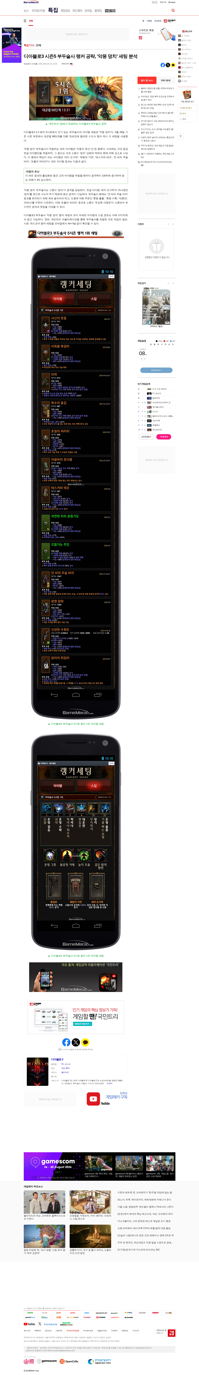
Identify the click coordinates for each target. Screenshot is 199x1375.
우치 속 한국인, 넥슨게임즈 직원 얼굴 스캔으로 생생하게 (158, 147)
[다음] (59, 1313)
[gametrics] (31, 1317)
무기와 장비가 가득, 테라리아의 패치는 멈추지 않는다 (157, 123)
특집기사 (29, 45)
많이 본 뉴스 (147, 80)
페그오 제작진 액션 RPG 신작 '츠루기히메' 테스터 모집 (158, 106)
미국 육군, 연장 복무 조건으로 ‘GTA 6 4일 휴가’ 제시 (157, 98)
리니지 (155, 411)
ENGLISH (65, 64)
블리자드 (65, 1072)
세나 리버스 (186, 49)
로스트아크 (157, 430)
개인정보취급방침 (72, 1331)
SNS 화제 (165, 80)
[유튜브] (31, 1324)
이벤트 (141, 224)
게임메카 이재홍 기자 (33, 64)
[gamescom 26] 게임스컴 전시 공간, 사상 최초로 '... (160, 1174)
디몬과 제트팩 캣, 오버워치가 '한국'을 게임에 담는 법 (145, 1192)
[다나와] (115, 1313)
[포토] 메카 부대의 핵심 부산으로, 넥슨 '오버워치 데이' (145, 1214)
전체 (38, 45)
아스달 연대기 (187, 58)
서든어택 (156, 421)
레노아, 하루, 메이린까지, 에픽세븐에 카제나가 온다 (144, 1199)
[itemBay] (129, 1313)
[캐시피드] (115, 1317)
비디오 (68, 1064)
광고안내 (48, 1331)
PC (62, 1064)
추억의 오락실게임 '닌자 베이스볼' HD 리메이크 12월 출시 (157, 114)
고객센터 (114, 1331)
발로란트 (156, 398)
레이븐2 (184, 54)
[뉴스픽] (87, 1317)
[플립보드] (101, 1317)
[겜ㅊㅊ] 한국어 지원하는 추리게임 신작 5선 (158, 155)
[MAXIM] (142, 1313)
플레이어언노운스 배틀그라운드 (165, 416)
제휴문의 (37, 1331)
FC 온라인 (156, 393)
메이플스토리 (158, 407)
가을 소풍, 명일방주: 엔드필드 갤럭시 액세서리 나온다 (146, 1207)
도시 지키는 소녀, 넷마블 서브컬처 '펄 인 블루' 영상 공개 (158, 131)
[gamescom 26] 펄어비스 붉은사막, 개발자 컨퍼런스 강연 (129, 1174)
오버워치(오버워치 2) (161, 402)
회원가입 (163, 2)
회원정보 (125, 1331)
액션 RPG (65, 1068)
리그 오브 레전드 (159, 389)
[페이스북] (52, 1324)
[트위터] (41, 1324)
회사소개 (27, 1331)
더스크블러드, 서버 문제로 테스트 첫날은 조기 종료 (144, 1221)
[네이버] (31, 1313)
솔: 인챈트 (185, 36)
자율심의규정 (102, 1331)
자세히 (109, 1083)
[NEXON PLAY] (101, 1313)
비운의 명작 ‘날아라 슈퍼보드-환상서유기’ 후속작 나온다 (157, 139)
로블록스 (156, 425)
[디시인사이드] (129, 1317)
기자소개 (135, 1331)
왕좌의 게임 (186, 40)
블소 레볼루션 (187, 67)
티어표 (184, 72)
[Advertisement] (77, 34)
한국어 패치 (186, 76)
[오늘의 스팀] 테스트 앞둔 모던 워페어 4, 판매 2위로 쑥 (146, 1235)
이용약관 (59, 1331)
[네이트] (73, 1313)
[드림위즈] (168, 1313)
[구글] (45, 1313)
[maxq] (155, 1313)
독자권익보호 (88, 1331)
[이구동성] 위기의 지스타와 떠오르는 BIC (156, 163)
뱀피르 (184, 45)
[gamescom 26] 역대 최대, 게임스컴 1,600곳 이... (98, 1174)
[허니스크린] (73, 1317)
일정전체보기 (156, 370)
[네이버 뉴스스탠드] (68, 1324)
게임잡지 (142, 283)
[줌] (87, 1313)
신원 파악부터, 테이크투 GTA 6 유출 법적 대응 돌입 (144, 1228)
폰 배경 (184, 81)
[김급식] (59, 1317)
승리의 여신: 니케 (188, 63)
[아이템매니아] (45, 1317)
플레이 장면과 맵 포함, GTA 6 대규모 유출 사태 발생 (158, 90)
